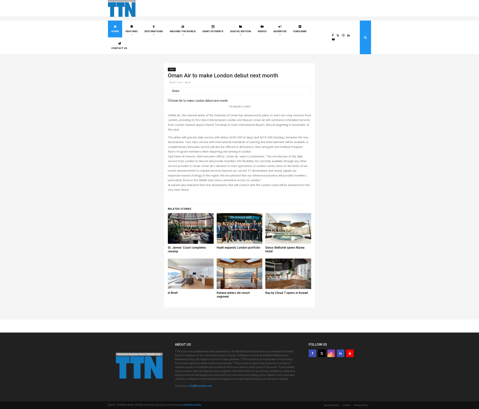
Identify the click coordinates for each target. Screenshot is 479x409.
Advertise (279, 31)
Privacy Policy (361, 405)
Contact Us (119, 48)
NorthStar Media (192, 405)
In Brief (173, 293)
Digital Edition (240, 31)
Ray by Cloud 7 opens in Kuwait (286, 293)
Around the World (183, 31)
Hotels (172, 69)
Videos (262, 31)
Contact (346, 405)
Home (115, 31)
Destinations (153, 31)
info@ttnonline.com (200, 385)
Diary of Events (212, 31)
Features (132, 31)
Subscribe (299, 31)
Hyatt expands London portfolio (238, 247)
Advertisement (331, 405)
